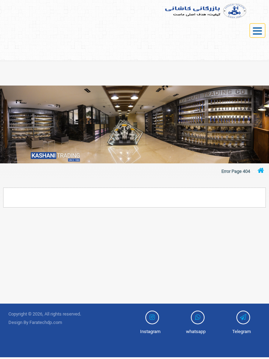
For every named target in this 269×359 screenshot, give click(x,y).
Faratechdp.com (45, 322)
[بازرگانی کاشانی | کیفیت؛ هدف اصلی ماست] (192, 11)
